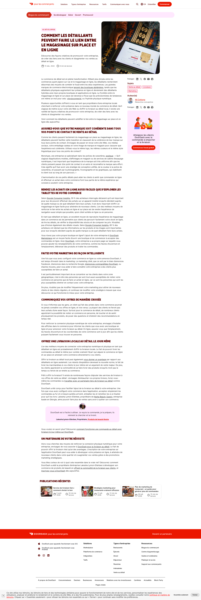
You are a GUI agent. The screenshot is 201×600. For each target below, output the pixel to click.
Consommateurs (65, 580)
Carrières (137, 580)
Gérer (70, 15)
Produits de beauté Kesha (98, 419)
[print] (152, 79)
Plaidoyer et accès (148, 560)
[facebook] (144, 79)
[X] (141, 79)
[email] (148, 79)
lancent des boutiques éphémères (88, 87)
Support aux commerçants (151, 564)
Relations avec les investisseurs (119, 580)
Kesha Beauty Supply (103, 397)
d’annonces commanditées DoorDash (101, 264)
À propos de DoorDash (47, 580)
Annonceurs (99, 580)
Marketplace (88, 548)
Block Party (158, 580)
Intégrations (87, 556)
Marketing (132, 91)
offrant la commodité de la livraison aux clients (95, 468)
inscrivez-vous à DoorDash (53, 471)
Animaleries (117, 568)
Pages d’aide (101, 585)
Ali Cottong (140, 100)
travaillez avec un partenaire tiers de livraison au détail (88, 381)
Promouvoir (88, 15)
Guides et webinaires (149, 556)
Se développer (60, 15)
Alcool (115, 556)
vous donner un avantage (95, 359)
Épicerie (116, 552)
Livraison (147, 87)
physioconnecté (74, 98)
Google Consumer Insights (58, 198)
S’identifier (152, 4)
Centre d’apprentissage (150, 552)
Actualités (147, 580)
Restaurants (117, 548)
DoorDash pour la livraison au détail (93, 446)
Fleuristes (117, 564)
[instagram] (43, 556)
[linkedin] (137, 79)
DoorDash (69, 241)
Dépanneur (117, 560)
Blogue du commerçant (38, 15)
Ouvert (78, 15)
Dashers (77, 580)
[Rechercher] (137, 4)
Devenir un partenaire (162, 534)
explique (109, 156)
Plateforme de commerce (92, 552)
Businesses (87, 580)
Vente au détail (134, 87)
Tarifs (85, 560)
